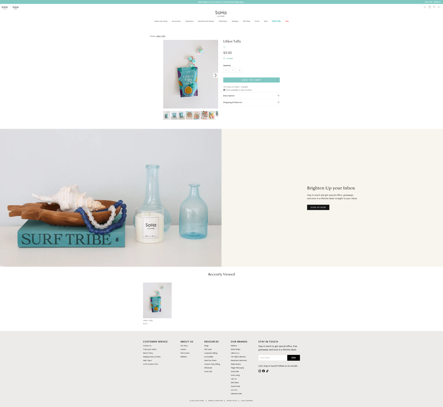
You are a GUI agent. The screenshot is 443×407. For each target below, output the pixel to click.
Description (229, 95)
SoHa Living (235, 375)
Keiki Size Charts (210, 360)
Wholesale (208, 368)
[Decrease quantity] (226, 70)
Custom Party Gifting (212, 364)
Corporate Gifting (210, 353)
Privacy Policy (232, 400)
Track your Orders (150, 349)
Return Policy (148, 353)
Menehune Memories (239, 360)
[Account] (438, 7)
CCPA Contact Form (150, 364)
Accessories (176, 21)
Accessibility (208, 357)
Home (152, 36)
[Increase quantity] (239, 70)
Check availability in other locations (239, 90)
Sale (287, 21)
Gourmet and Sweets (206, 21)
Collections (223, 21)
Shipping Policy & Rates (152, 357)
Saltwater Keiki (236, 393)
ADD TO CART (251, 79)
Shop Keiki (276, 21)
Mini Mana (235, 382)
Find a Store (184, 353)
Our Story (184, 346)
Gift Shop (246, 21)
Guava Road (235, 386)
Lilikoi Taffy (160, 36)
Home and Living (160, 21)
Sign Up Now (318, 207)
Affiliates (183, 357)
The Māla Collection (238, 357)
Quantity (227, 65)
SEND (293, 357)
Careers (183, 349)
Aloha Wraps (235, 349)
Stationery (189, 21)
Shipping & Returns (232, 102)
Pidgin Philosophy (237, 368)
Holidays (235, 21)
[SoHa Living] (221, 13)
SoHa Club (208, 371)
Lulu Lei (234, 379)
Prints (257, 21)
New (265, 21)
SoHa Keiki (235, 371)
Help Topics (147, 360)
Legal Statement (247, 400)
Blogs (206, 346)
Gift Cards (208, 349)
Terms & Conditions (215, 400)
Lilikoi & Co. (235, 353)
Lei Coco (234, 390)
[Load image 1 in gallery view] (190, 74)
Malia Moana (236, 364)
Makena (234, 346)
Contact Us (147, 346)
